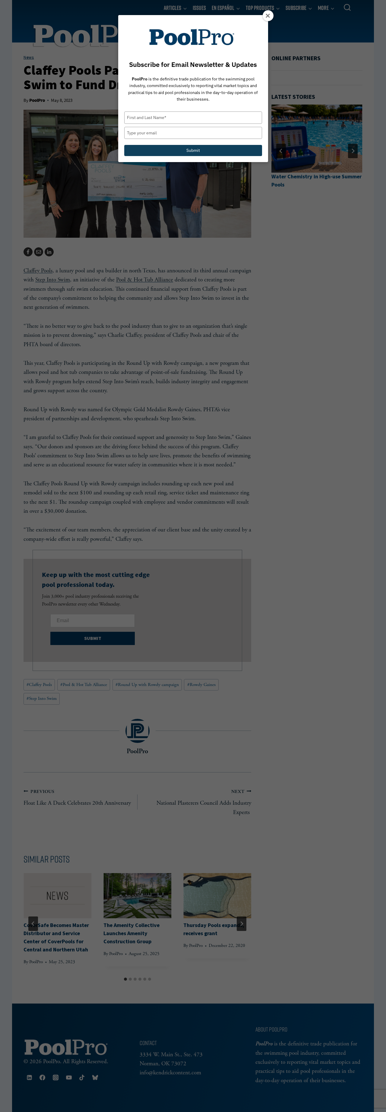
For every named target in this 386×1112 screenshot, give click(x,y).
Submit (193, 150)
